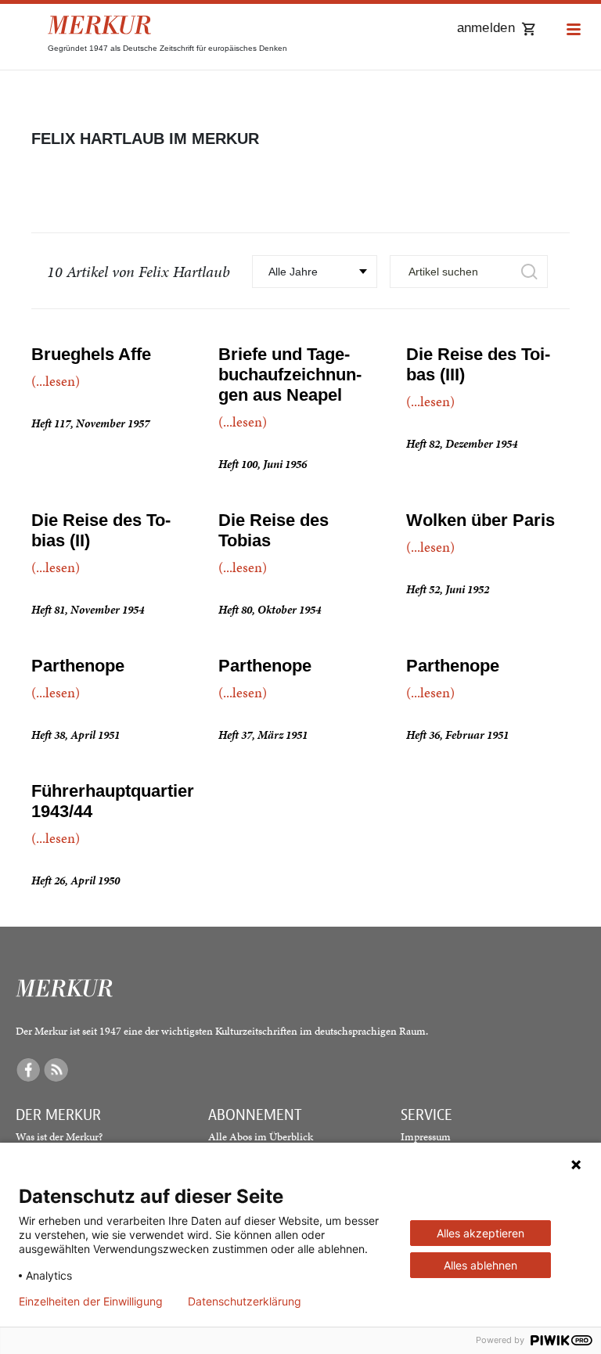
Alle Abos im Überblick (260, 1136)
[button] (573, 30)
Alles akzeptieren (480, 1233)
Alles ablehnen (480, 1265)
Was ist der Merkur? (59, 1136)
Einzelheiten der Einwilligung (91, 1301)
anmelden (486, 27)
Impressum (426, 1136)
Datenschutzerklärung (244, 1301)
